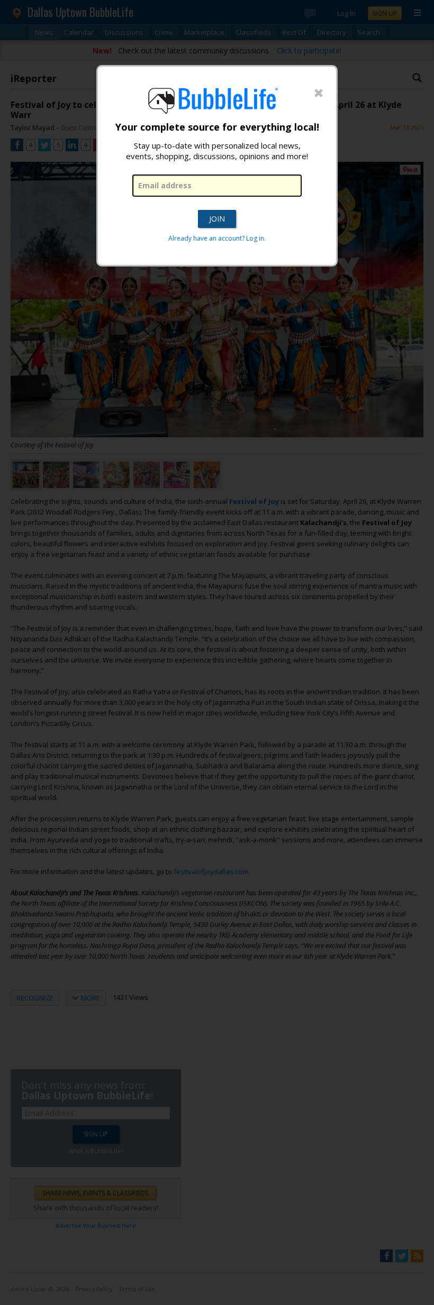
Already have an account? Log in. (217, 238)
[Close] (318, 93)
